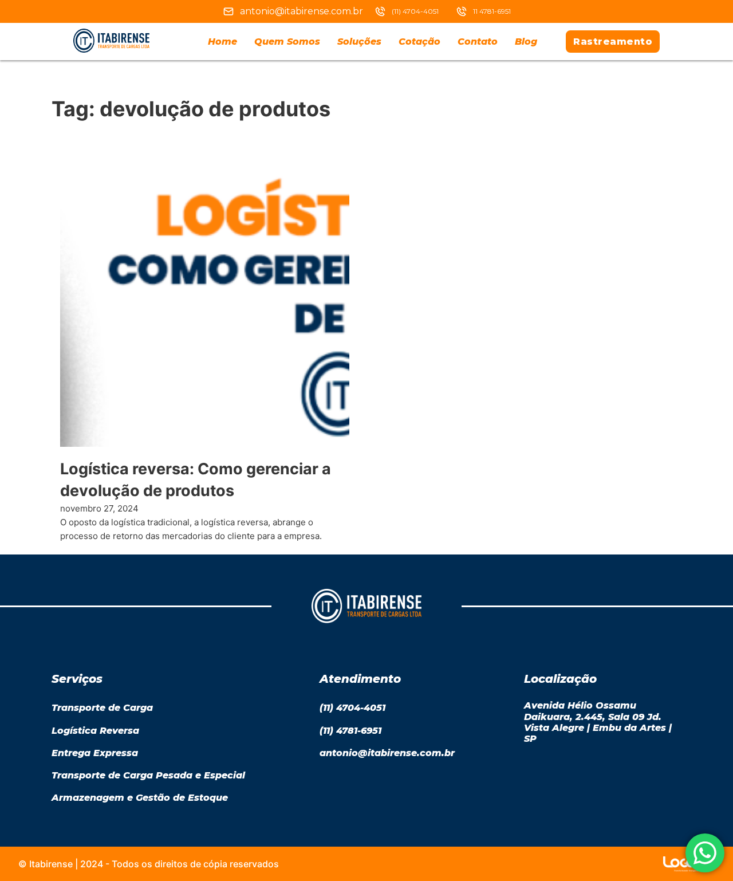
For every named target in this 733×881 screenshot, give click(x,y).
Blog (526, 41)
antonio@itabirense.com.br (301, 11)
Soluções (359, 41)
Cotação (419, 41)
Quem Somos (287, 41)
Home (222, 41)
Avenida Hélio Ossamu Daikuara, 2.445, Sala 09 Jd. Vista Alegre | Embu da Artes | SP (598, 722)
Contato (478, 41)
